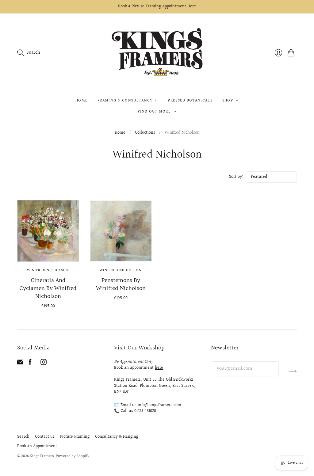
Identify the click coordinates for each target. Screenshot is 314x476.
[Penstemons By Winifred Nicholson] (120, 230)
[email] (20, 363)
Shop (227, 100)
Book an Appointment (37, 446)
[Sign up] (293, 371)
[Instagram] (43, 363)
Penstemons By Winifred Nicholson (121, 284)
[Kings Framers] (157, 53)
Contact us (45, 436)
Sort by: (236, 176)
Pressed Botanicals (190, 100)
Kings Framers (42, 456)
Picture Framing (75, 436)
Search (23, 436)
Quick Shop (48, 253)
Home (81, 100)
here (159, 367)
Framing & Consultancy (125, 100)
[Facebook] (30, 363)
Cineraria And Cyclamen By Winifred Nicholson (48, 288)
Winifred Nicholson (48, 270)
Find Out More (154, 112)
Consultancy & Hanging (116, 436)
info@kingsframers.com (159, 405)
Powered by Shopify (73, 456)
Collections (145, 133)
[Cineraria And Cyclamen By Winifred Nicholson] (48, 230)
